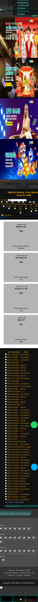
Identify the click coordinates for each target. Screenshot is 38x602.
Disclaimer (27, 575)
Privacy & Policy (25, 573)
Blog (28, 570)
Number (4, 200)
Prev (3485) (9, 502)
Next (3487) (19, 502)
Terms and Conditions (11, 573)
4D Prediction (20, 570)
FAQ (33, 573)
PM (1, 600)
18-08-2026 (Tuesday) (23, 7)
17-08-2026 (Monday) (23, 12)
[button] (3, 180)
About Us (11, 570)
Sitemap (19, 575)
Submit (4, 217)
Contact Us (11, 575)
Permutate (7, 215)
